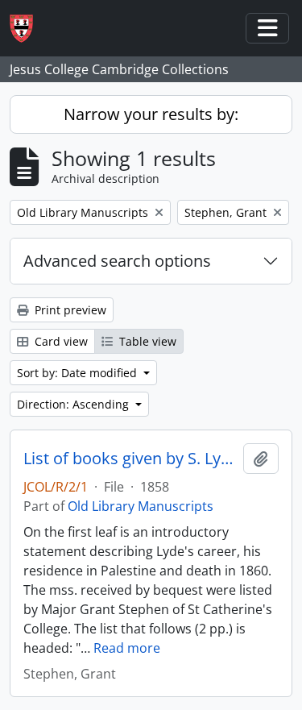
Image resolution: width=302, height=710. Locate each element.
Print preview (68, 310)
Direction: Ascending (74, 404)
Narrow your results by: (151, 114)
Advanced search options (117, 261)
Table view (146, 341)
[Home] (28, 28)
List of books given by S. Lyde (130, 458)
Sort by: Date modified (78, 372)
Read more (126, 648)
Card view (59, 341)
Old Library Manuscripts (140, 506)
